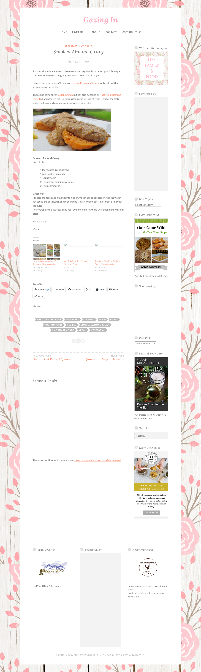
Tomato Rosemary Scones (85, 82)
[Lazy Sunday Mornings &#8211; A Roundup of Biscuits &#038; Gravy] (47, 252)
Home (63, 32)
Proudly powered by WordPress (77, 655)
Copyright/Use (131, 32)
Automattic (136, 655)
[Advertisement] (151, 144)
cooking (86, 46)
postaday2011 (53, 325)
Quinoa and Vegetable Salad (104, 357)
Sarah (86, 61)
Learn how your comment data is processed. (97, 460)
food (102, 319)
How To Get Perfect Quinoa (52, 357)
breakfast (71, 46)
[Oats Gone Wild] (151, 245)
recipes (71, 325)
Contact (111, 32)
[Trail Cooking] (53, 567)
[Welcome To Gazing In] (151, 68)
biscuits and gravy (48, 319)
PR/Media (78, 32)
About (96, 32)
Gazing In (100, 19)
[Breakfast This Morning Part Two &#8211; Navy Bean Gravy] (109, 252)
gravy (114, 319)
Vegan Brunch (65, 94)
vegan (83, 330)
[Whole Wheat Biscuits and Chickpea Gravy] (78, 252)
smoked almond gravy (95, 325)
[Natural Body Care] (151, 384)
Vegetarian (98, 330)
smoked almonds (63, 330)
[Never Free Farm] (148, 567)
